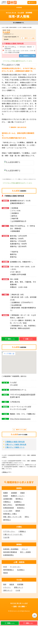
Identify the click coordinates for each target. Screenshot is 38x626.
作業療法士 (7, 502)
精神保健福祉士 (8, 570)
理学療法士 (19, 499)
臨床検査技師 (20, 505)
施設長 (11, 584)
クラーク (25, 549)
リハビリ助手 (7, 511)
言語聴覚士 (18, 502)
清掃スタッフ (7, 590)
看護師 (5, 493)
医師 (4, 584)
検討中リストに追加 (29, 38)
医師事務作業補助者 (10, 552)
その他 (18, 590)
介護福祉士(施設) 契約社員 (15, 441)
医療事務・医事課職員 (10, 549)
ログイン (33, 2)
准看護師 (14, 493)
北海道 (21, 394)
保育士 (27, 517)
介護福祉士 (5, 472)
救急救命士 (21, 508)
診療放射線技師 (8, 508)
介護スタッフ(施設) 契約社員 (15, 444)
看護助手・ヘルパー (18, 496)
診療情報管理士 (8, 555)
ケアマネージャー (9, 531)
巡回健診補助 (7, 499)
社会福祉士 (21, 570)
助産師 (5, 496)
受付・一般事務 (25, 552)
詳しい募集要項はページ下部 (27, 56)
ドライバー (7, 587)
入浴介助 (6, 537)
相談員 (5, 573)
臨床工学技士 (7, 505)
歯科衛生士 (7, 520)
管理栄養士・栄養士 (10, 514)
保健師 (22, 493)
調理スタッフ (18, 587)
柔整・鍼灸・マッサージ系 (12, 517)
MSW (5, 567)
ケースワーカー (15, 567)
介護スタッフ (13, 534)
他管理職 (20, 584)
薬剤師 (18, 511)
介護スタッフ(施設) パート (15, 447)
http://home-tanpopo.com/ (20, 419)
